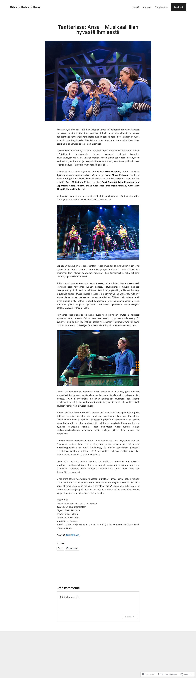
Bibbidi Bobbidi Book (25, 7)
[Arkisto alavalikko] (151, 7)
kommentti (129, 616)
